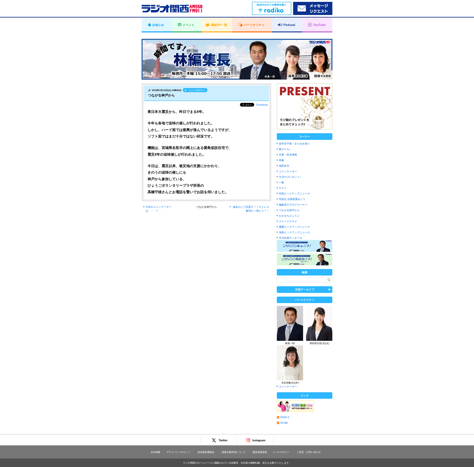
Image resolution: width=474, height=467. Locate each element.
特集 (281, 160)
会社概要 (155, 452)
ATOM (284, 422)
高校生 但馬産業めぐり (292, 199)
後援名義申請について (234, 452)
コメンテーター (288, 171)
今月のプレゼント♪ (290, 176)
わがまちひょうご (289, 215)
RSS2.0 (284, 417)
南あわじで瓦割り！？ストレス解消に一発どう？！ (251, 208)
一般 (281, 182)
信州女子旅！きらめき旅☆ (294, 143)
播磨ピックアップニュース (294, 226)
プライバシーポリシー (178, 452)
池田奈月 (284, 165)
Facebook (262, 104)
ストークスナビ (288, 221)
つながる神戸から (289, 210)
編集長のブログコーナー (293, 204)
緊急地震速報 (260, 452)
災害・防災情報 (288, 154)
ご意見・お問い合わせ (309, 452)
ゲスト (283, 188)
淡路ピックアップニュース (294, 232)
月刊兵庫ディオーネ (290, 237)
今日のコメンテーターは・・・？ (158, 208)
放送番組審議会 (206, 452)
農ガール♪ (285, 149)
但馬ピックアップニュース (294, 193)
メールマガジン (281, 452)
